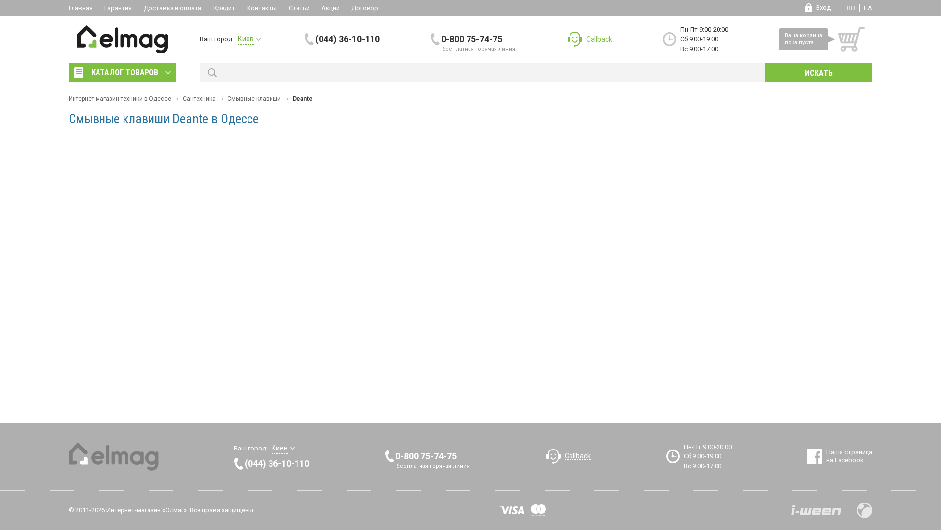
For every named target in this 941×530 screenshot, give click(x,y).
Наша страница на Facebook (849, 456)
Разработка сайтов (816, 510)
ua (868, 8)
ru (851, 8)
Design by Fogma (864, 510)
